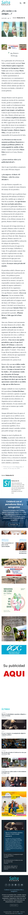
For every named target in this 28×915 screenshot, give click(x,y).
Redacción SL (8, 836)
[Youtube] (22, 885)
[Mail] (12, 885)
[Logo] (6, 3)
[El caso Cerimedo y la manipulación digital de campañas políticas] (14, 744)
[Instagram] (9, 885)
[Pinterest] (14, 695)
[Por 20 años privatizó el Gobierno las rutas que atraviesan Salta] (14, 763)
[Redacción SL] (7, 486)
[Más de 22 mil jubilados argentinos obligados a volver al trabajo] (14, 725)
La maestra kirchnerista (22, 552)
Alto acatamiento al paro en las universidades (7, 544)
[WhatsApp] (14, 699)
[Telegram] (15, 885)
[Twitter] (14, 692)
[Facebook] (14, 688)
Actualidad (4, 712)
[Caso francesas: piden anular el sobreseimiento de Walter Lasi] (14, 782)
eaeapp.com (20, 913)
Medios (3, 731)
